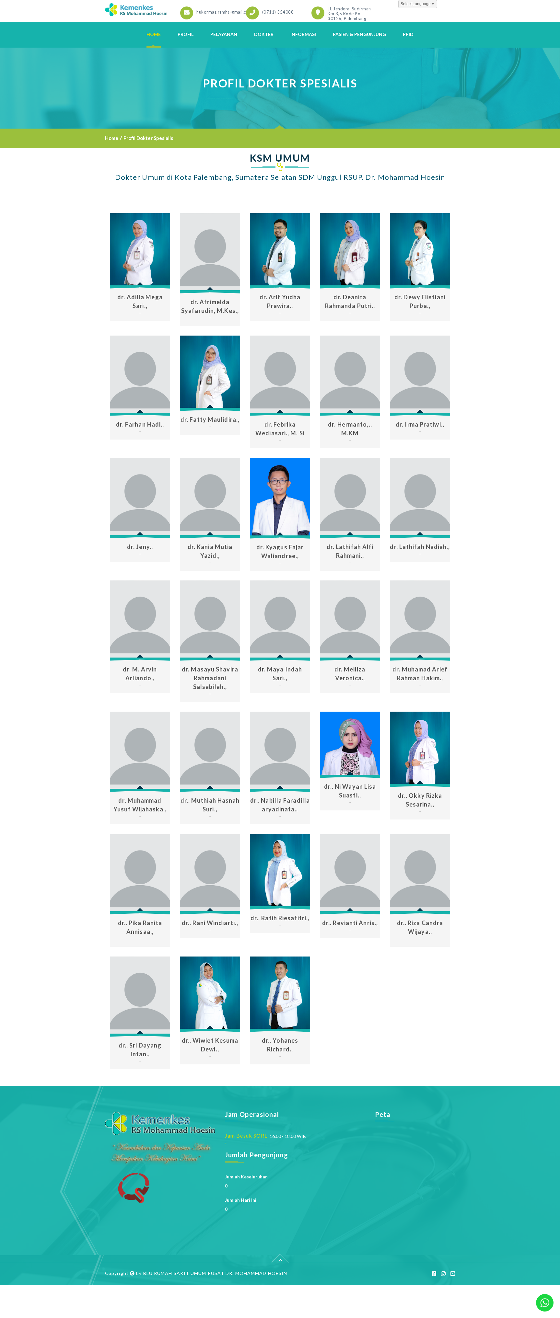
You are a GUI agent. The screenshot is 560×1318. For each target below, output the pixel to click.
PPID (408, 34)
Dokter (264, 34)
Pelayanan (223, 34)
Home (153, 34)
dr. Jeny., (140, 546)
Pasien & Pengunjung (359, 34)
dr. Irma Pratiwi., (420, 424)
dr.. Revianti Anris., (350, 922)
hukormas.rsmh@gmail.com (224, 12)
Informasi (303, 34)
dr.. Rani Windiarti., (210, 922)
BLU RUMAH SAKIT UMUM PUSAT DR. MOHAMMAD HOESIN (215, 1273)
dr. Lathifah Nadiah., (420, 546)
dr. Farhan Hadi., (140, 424)
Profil (185, 34)
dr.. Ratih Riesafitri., (280, 918)
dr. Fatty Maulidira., (210, 419)
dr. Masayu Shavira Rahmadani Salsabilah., (210, 678)
